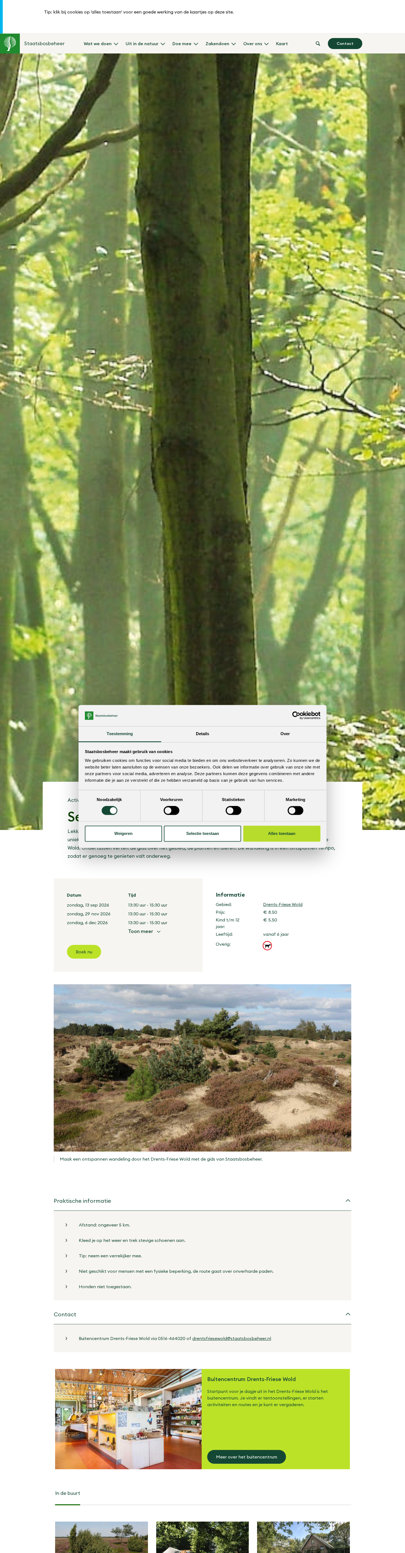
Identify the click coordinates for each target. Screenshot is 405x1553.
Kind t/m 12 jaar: (227, 923)
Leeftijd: (224, 934)
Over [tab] (285, 733)
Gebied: (224, 904)
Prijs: (220, 912)
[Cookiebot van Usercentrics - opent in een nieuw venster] (296, 715)
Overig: (223, 944)
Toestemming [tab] (120, 733)
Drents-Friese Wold (283, 904)
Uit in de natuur (142, 43)
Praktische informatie (82, 1200)
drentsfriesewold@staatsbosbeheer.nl (231, 1338)
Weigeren (123, 833)
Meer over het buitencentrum (246, 1457)
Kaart (282, 43)
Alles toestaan (281, 833)
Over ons (252, 43)
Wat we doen (98, 43)
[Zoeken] (317, 43)
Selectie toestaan (202, 833)
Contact (345, 43)
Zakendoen (217, 43)
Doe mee (181, 43)
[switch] (171, 810)
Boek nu (84, 952)
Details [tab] (202, 733)
